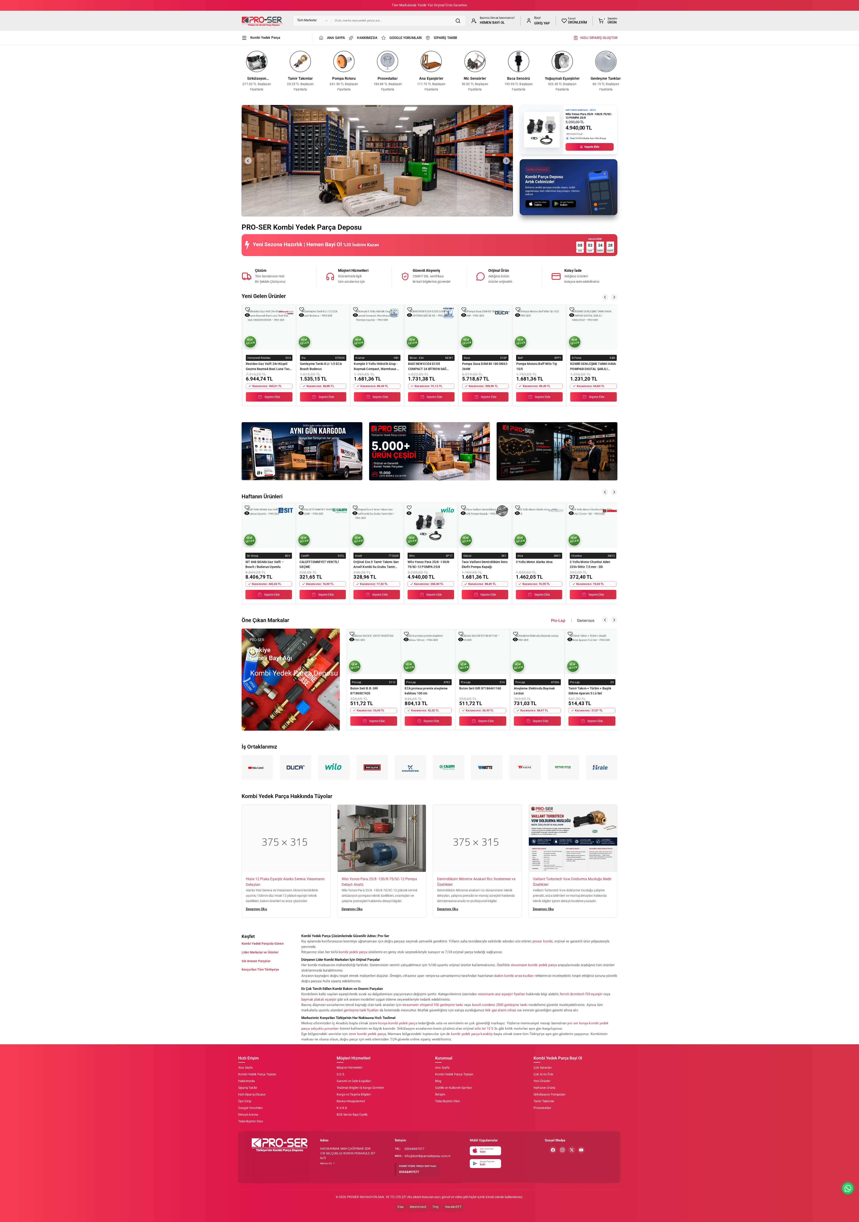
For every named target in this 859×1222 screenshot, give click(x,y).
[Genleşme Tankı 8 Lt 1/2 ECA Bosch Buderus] (269, 327)
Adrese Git (326, 1163)
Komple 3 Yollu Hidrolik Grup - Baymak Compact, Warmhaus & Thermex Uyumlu (322, 366)
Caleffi (305, 555)
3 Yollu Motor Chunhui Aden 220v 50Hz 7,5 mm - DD (590, 564)
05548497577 (414, 1149)
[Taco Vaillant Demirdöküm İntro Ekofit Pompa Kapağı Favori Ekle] (463, 507)
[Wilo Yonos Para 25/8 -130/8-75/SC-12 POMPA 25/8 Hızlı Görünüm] (409, 512)
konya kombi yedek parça (397, 1023)
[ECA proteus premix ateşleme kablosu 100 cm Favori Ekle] (406, 633)
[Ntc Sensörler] (475, 61)
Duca (413, 357)
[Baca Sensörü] (518, 61)
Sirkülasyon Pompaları (256, 78)
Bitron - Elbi (362, 357)
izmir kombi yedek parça (367, 1034)
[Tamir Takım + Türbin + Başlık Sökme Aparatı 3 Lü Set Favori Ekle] (570, 633)
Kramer (306, 357)
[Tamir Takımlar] (300, 61)
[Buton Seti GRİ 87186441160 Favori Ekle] (461, 633)
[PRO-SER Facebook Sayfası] (553, 1150)
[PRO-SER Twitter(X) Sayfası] (571, 1150)
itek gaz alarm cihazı (500, 1010)
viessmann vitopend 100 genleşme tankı (432, 1005)
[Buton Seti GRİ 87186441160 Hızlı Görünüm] (460, 639)
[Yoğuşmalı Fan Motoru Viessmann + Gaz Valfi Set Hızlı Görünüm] (571, 315)
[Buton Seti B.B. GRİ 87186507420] (374, 651)
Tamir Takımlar (300, 78)
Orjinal (467, 555)
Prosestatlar (388, 78)
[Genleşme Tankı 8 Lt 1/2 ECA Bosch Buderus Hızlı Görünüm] (247, 315)
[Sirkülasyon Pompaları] (256, 61)
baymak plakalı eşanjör (318, 999)
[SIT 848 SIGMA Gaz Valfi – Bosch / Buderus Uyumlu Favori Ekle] (247, 507)
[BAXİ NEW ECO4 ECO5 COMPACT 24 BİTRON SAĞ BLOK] (377, 327)
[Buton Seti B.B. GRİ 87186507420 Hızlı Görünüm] (351, 639)
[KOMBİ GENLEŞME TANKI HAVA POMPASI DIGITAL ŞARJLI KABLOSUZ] (539, 327)
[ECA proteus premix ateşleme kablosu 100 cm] (428, 651)
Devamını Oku (256, 909)
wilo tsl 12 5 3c (486, 1028)
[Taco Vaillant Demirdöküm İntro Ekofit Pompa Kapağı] (485, 525)
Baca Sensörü (518, 78)
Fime (575, 357)
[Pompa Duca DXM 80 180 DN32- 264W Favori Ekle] (409, 309)
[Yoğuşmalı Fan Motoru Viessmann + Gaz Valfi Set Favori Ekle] (572, 309)
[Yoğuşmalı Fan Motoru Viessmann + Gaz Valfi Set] (593, 327)
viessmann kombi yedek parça (534, 965)
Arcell (358, 555)
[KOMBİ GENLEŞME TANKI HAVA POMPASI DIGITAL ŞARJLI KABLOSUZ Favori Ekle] (518, 309)
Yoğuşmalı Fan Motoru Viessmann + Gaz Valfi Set (589, 366)
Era (249, 357)
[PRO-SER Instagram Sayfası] (562, 1150)
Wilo (412, 555)
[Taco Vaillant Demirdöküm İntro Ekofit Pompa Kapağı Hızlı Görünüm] (463, 512)
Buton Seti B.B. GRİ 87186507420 (364, 690)
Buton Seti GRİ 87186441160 (480, 688)
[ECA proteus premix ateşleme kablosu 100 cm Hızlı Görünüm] (406, 639)
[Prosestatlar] (387, 61)
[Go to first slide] (506, 160)
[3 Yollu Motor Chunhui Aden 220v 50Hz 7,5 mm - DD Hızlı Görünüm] (571, 512)
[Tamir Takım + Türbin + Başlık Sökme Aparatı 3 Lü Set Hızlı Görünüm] (569, 639)
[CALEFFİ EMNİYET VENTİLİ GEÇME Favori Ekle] (301, 507)
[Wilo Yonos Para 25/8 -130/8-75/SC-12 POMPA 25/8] (430, 525)
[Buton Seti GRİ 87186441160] (483, 651)
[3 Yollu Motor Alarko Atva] (539, 525)
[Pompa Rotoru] (344, 61)
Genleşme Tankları (606, 78)
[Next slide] (619, 71)
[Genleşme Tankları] (606, 61)
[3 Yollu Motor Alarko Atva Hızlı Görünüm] (517, 512)
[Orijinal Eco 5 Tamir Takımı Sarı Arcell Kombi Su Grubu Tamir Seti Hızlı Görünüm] (354, 512)
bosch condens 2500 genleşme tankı (500, 1005)
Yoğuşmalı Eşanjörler (562, 78)
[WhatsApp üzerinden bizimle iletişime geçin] (847, 1188)
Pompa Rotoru (344, 78)
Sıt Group (252, 555)
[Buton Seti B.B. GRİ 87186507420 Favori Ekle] (352, 633)
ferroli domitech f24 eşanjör (581, 994)
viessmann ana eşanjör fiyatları (501, 994)
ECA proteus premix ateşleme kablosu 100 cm (426, 690)
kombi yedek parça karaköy (472, 1034)
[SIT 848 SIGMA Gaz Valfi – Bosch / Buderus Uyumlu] (268, 525)
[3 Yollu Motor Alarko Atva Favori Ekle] (517, 507)
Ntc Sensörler (475, 78)
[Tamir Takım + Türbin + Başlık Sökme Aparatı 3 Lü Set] (592, 651)
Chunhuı (576, 555)
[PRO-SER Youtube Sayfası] (581, 1150)
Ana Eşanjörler (431, 78)
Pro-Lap (356, 682)
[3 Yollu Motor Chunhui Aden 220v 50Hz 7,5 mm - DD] (593, 525)
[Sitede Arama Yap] (459, 21)
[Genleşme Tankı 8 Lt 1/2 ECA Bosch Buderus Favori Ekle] (247, 309)
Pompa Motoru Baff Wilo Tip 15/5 (482, 366)
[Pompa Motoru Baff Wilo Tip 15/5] (485, 327)
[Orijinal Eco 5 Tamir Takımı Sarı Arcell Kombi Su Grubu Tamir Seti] (376, 525)
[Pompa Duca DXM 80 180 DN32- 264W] (431, 327)
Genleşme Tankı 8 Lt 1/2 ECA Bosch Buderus (267, 366)
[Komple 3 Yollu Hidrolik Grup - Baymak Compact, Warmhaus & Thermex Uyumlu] (323, 327)
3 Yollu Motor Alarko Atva (534, 561)
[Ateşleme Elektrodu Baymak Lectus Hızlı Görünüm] (515, 639)
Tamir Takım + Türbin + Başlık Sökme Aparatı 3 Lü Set (589, 690)
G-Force (522, 357)
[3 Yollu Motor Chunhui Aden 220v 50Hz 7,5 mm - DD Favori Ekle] (571, 507)
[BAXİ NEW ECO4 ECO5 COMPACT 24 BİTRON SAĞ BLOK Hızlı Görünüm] (355, 315)
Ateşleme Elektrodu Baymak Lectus (534, 690)
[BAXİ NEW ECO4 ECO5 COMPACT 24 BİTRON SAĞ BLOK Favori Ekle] (355, 309)
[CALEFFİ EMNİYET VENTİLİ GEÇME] (322, 525)
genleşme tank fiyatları (361, 1010)
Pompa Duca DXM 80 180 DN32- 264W (431, 366)
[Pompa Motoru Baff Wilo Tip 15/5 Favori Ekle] (464, 309)
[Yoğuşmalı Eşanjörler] (562, 61)
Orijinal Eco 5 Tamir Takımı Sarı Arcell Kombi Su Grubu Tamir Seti (376, 564)
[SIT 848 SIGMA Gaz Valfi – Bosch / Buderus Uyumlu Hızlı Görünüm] (246, 512)
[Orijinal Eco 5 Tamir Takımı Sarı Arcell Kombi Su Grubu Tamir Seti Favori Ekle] (355, 507)
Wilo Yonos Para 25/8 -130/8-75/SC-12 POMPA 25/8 (429, 564)
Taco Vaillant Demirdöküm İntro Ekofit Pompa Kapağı (485, 564)
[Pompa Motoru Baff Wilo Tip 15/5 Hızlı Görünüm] (463, 315)
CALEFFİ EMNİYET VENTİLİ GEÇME (319, 564)
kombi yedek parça (353, 952)
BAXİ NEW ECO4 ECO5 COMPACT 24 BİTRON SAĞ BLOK (373, 366)
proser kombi (542, 941)
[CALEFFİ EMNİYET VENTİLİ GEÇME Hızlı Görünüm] (301, 512)
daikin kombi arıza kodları (514, 976)
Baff (466, 357)
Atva (520, 555)
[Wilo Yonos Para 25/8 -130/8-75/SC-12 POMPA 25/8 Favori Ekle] (409, 507)
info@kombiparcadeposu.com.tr (427, 1156)
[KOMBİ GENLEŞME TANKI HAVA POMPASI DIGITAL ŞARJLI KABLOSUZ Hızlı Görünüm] (517, 315)
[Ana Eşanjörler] (431, 61)
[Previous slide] (239, 71)
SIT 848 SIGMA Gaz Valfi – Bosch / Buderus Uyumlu (264, 564)
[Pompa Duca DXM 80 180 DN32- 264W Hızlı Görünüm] (409, 315)
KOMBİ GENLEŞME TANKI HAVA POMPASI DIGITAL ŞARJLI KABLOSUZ (539, 366)
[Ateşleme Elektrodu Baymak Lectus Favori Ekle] (515, 633)
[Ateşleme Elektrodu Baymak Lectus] (537, 651)
